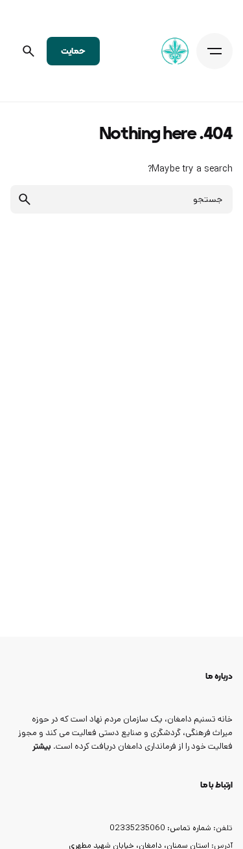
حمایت (73, 50)
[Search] (28, 51)
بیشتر (41, 746)
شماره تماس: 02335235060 (160, 827)
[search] (24, 199)
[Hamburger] (214, 51)
